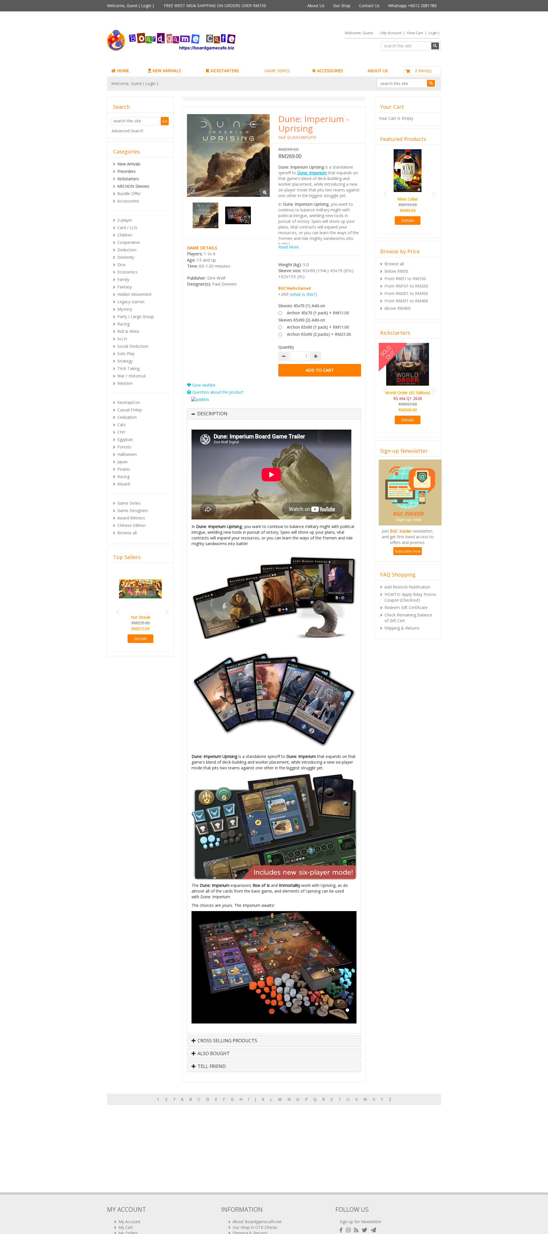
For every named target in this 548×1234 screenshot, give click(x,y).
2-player (124, 220)
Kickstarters (128, 178)
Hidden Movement (134, 294)
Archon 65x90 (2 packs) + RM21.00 (319, 334)
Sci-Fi (122, 338)
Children (124, 235)
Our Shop (341, 5)
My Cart (125, 1227)
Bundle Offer (129, 193)
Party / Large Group (135, 316)
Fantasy (124, 287)
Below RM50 (396, 271)
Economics (127, 272)
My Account (391, 32)
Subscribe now (407, 556)
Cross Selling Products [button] (226, 1040)
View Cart (415, 32)
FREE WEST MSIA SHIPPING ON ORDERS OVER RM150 (215, 5)
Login (146, 5)
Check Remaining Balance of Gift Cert (408, 623)
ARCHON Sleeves (133, 186)
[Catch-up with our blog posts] (357, 1230)
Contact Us (369, 5)
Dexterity (125, 257)
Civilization (127, 417)
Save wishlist (203, 385)
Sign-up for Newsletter (360, 1221)
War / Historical (131, 376)
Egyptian (125, 439)
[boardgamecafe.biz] (188, 40)
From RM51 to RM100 (405, 278)
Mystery (124, 309)
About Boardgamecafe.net (257, 1221)
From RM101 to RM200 (406, 286)
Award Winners (131, 518)
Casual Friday (129, 409)
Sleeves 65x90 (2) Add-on (301, 320)
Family (123, 279)
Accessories (128, 201)
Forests (124, 447)
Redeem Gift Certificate (406, 613)
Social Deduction (132, 346)
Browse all (127, 532)
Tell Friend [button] (211, 1066)
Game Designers (132, 510)
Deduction (126, 249)
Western (125, 383)
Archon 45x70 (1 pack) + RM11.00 (318, 312)
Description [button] (212, 413)
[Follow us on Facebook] (342, 1230)
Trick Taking (128, 368)
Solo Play (125, 353)
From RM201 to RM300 (406, 293)
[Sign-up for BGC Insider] (373, 1230)
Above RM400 (397, 308)
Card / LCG (127, 227)
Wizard (123, 484)
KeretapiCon (128, 402)
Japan (122, 461)
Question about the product (217, 392)
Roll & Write (128, 331)
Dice (121, 264)
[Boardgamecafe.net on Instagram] (349, 1230)
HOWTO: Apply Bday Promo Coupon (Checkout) (410, 602)
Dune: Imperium (312, 172)
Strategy (125, 361)
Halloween (127, 454)
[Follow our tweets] (366, 1230)
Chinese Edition (131, 525)
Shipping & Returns (402, 633)
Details (140, 655)
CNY (121, 432)
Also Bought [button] (213, 1053)
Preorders (126, 171)
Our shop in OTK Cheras (255, 1227)
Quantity (286, 347)
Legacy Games (131, 301)
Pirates (123, 469)
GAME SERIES (277, 70)
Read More (288, 247)
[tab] (274, 413)
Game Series (129, 503)
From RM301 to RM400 (406, 301)
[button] (116, 617)
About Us (316, 5)
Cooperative (128, 242)
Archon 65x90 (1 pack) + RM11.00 (318, 327)
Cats (121, 424)
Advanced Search (127, 130)
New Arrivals (128, 164)
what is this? (303, 294)
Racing (123, 324)
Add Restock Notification (407, 592)
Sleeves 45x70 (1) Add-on (301, 305)
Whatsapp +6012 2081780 (412, 5)
